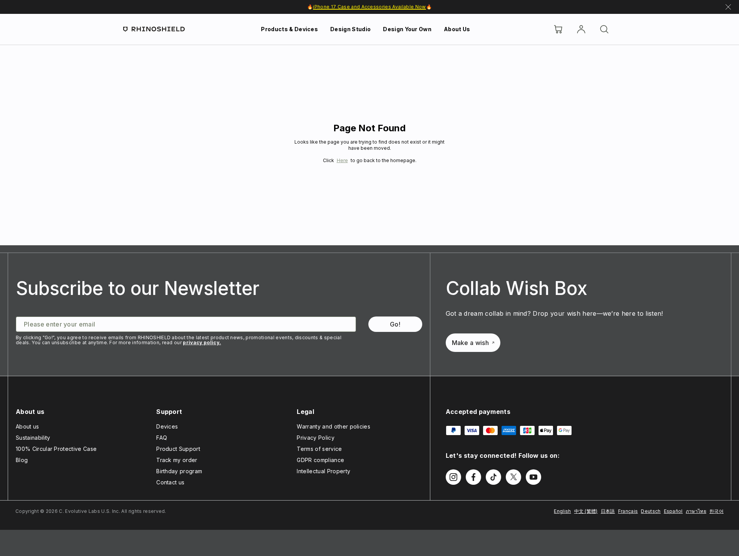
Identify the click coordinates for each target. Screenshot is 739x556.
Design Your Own (407, 29)
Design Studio (350, 29)
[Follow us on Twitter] (513, 477)
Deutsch (650, 511)
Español (673, 511)
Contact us (170, 482)
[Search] (604, 29)
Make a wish (470, 343)
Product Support (178, 448)
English (562, 511)
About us (27, 426)
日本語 (608, 511)
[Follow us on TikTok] (493, 477)
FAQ (161, 437)
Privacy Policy (315, 437)
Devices (167, 426)
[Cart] (558, 29)
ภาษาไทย (696, 511)
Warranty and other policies (333, 426)
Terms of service (319, 448)
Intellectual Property (323, 471)
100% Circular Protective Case (56, 448)
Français (628, 511)
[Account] (581, 29)
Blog (22, 460)
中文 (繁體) (586, 511)
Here (342, 160)
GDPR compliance (320, 460)
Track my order (176, 460)
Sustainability (33, 437)
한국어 (716, 511)
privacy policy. (202, 342)
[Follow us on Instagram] (453, 477)
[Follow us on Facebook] (473, 477)
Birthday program (179, 471)
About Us (457, 29)
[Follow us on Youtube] (533, 477)
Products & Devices (289, 29)
